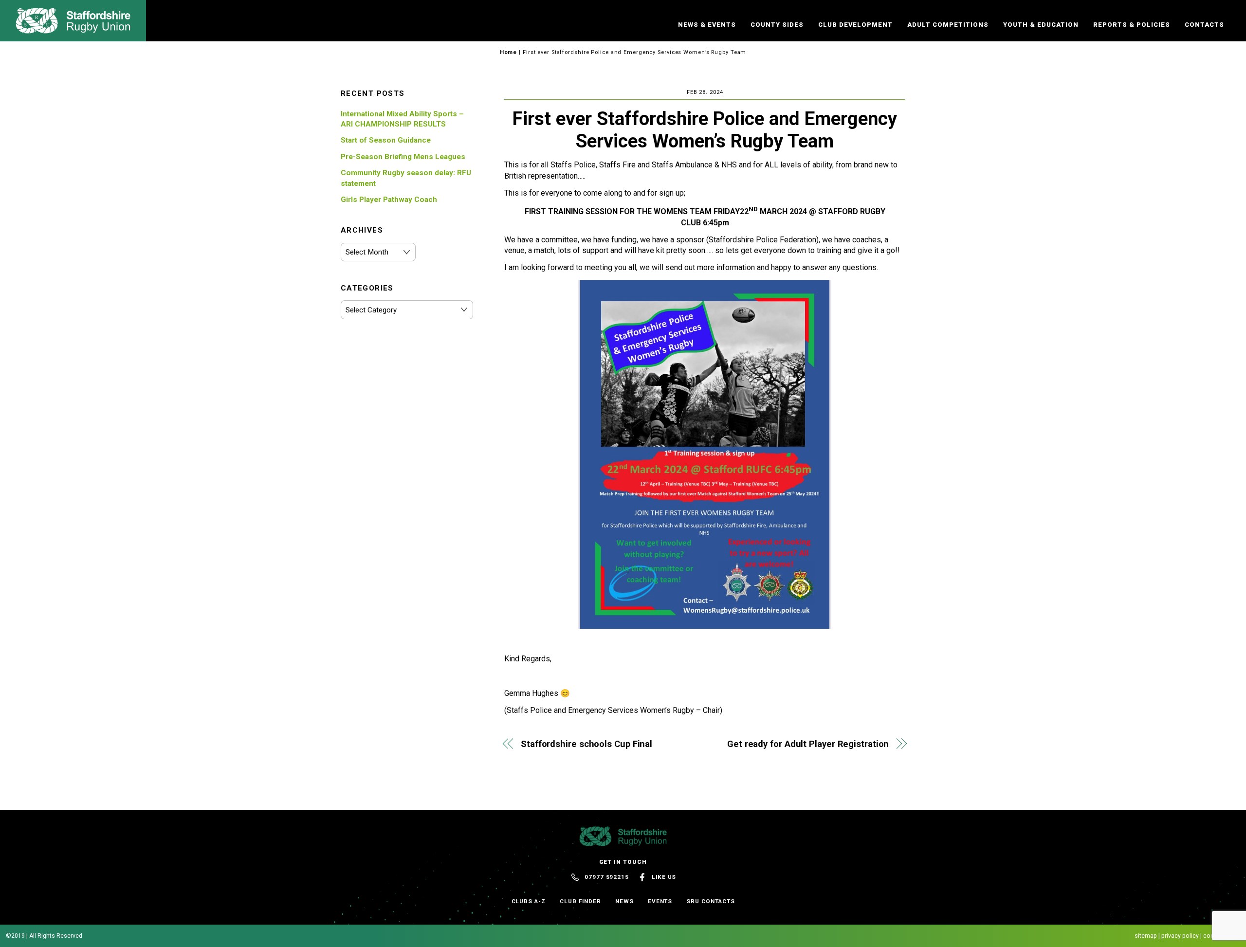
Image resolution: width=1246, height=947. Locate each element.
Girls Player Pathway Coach (389, 199)
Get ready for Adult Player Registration (808, 744)
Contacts (1204, 24)
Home (508, 52)
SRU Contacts (710, 901)
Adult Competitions (948, 24)
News (624, 901)
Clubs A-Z (529, 901)
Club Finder (580, 901)
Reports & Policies (1131, 24)
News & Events (707, 24)
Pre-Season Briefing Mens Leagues (403, 156)
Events (660, 901)
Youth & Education (1041, 24)
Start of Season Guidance (386, 140)
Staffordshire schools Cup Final (586, 744)
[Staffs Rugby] (73, 29)
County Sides (777, 24)
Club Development (855, 24)
